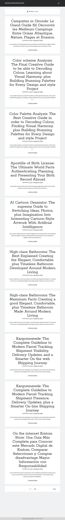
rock (31, 40)
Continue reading (32, 50)
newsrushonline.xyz (14, 3)
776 (35, 489)
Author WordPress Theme (28, 518)
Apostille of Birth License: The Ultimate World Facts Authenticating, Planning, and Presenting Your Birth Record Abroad (32, 171)
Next (54, 489)
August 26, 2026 (38, 40)
